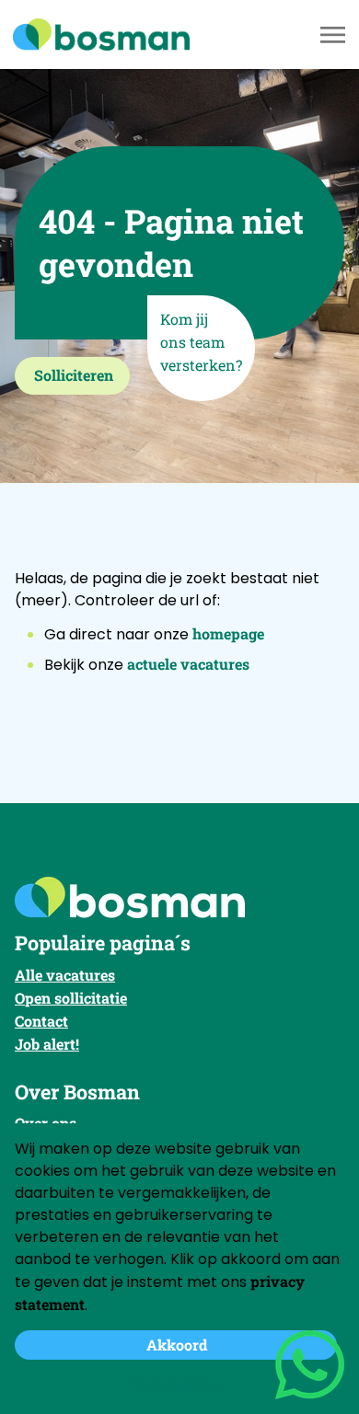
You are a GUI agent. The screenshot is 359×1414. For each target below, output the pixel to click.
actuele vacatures (188, 663)
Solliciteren (73, 375)
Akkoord (176, 1344)
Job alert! (47, 1043)
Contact (41, 1020)
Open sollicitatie (71, 997)
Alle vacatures (65, 974)
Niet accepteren (177, 1383)
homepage (228, 633)
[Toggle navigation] (334, 34)
